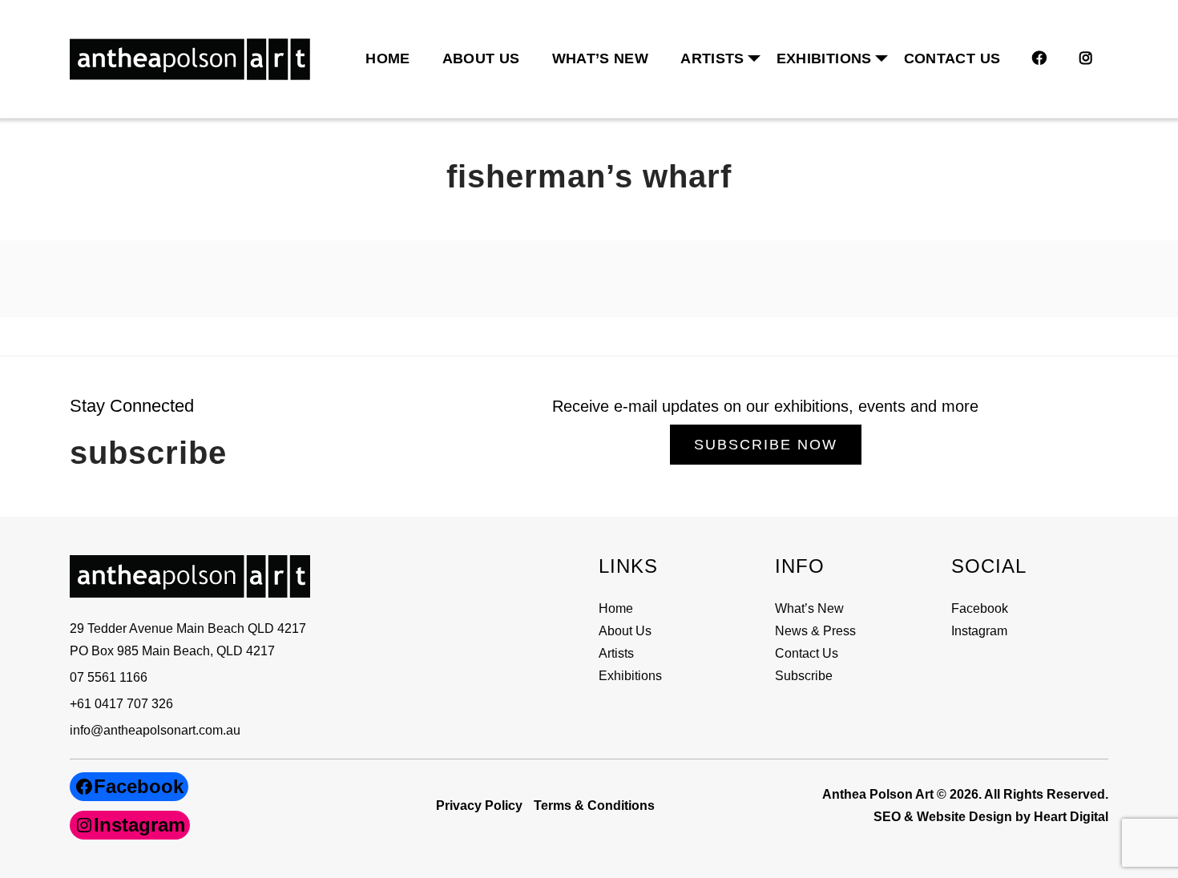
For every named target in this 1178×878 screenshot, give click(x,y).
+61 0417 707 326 (121, 704)
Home (387, 58)
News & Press (815, 631)
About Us (481, 58)
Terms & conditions (594, 805)
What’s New (600, 58)
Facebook (979, 608)
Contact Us (952, 58)
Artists (616, 653)
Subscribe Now (765, 445)
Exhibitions (824, 58)
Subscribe (804, 676)
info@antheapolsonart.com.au (155, 730)
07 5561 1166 (108, 677)
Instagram (979, 631)
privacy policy (479, 805)
